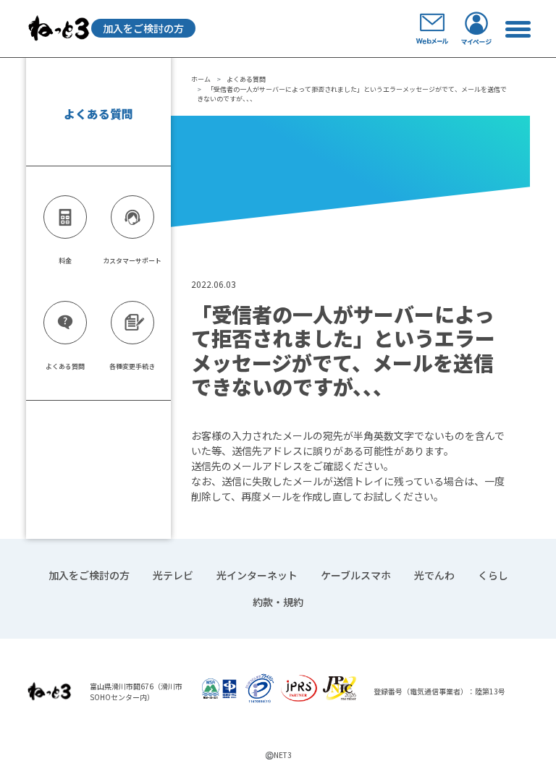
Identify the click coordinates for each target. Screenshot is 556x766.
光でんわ (434, 575)
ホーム (201, 79)
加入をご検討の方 (143, 28)
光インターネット (257, 575)
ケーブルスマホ (356, 575)
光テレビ (173, 575)
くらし (493, 575)
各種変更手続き (132, 366)
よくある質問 (246, 79)
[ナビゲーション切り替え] (517, 28)
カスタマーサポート (132, 260)
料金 (65, 260)
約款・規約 (278, 602)
